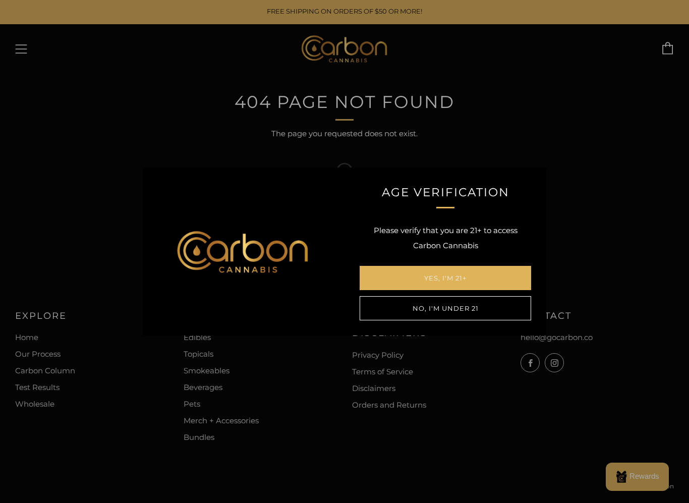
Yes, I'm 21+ (445, 278)
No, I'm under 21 (446, 308)
